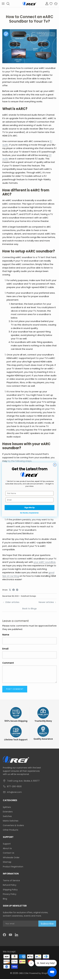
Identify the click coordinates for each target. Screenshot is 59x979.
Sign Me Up (29, 507)
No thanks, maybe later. (29, 513)
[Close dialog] (54, 465)
